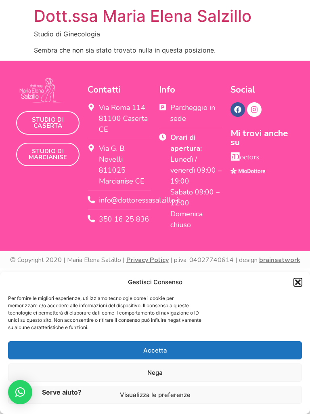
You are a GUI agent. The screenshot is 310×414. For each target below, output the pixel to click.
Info (167, 90)
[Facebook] (237, 109)
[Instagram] (254, 109)
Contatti (104, 90)
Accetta (155, 350)
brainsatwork (279, 260)
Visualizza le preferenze (155, 395)
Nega (155, 372)
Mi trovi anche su (259, 137)
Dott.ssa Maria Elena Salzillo (142, 16)
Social (242, 90)
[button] (298, 282)
